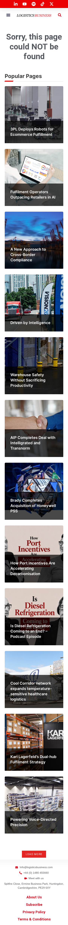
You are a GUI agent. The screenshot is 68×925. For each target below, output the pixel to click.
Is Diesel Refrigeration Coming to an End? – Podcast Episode (30, 631)
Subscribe (34, 905)
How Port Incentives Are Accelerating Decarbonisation (32, 568)
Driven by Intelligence (30, 322)
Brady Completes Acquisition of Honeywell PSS (33, 505)
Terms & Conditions (34, 919)
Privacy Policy (34, 912)
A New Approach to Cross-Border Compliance (28, 254)
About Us (34, 897)
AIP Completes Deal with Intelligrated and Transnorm (32, 443)
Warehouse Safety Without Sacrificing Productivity (28, 380)
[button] (8, 15)
